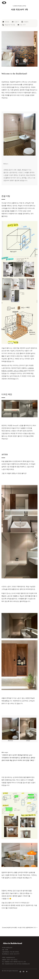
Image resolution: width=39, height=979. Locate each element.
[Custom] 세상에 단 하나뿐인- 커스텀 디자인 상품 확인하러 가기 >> (20, 927)
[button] (36, 2)
